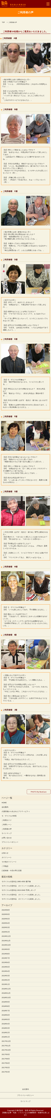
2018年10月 (6, 997)
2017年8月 (6, 1059)
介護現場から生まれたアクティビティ (16, 811)
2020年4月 (6, 923)
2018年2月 (6, 1032)
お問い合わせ (7, 838)
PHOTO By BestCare (38, 792)
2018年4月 (6, 1024)
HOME (4, 803)
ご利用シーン (7, 824)
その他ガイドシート (9, 862)
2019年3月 (6, 976)
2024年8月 (6, 910)
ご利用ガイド (7, 820)
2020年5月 (6, 919)
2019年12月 (6, 936)
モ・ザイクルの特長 (9, 816)
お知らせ (5, 853)
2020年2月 (6, 932)
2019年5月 (6, 967)
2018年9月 (6, 1002)
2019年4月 (6, 971)
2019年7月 (6, 958)
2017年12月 (6, 1041)
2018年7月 (6, 1011)
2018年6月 (6, 1015)
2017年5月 (6, 1067)
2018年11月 (6, 993)
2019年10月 (6, 945)
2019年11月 (6, 941)
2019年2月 (6, 980)
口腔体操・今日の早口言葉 (12, 870)
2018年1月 (6, 1037)
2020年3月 (6, 927)
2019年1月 (6, 984)
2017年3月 (6, 1072)
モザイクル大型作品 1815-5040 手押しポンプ (19, 890)
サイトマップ (7, 833)
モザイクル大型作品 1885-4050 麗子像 (16, 881)
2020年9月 (6, 914)
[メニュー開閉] (47, 4)
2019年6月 (6, 962)
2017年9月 (6, 1054)
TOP (3, 22)
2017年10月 (6, 1050)
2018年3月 (6, 1028)
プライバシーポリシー (10, 842)
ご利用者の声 (7, 829)
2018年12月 (6, 989)
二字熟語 (5, 866)
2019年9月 (6, 949)
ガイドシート (7, 857)
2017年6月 (6, 1063)
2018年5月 (6, 1019)
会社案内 (5, 807)
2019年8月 (6, 954)
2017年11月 (6, 1046)
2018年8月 (6, 1006)
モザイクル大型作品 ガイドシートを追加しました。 (22, 886)
